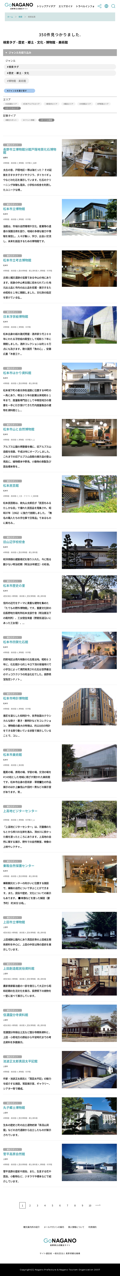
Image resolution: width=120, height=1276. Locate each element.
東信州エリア (52, 104)
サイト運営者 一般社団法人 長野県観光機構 (60, 1253)
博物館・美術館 (17, 81)
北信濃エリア (11, 104)
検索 (20, 16)
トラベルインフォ (85, 6)
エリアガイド (66, 6)
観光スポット (11, 120)
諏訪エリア (69, 104)
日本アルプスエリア (32, 104)
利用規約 (92, 1226)
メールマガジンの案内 (54, 1226)
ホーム (10, 16)
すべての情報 (47, 120)
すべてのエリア (12, 108)
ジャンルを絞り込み (20, 52)
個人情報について (76, 1226)
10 (90, 1205)
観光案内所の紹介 (31, 1226)
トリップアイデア (46, 6)
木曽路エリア (85, 104)
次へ (98, 1205)
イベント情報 (29, 120)
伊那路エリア (103, 104)
